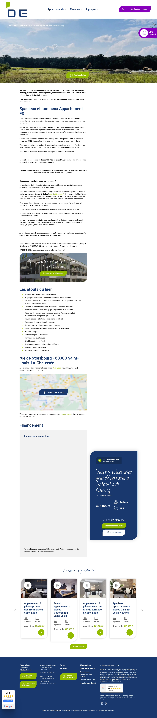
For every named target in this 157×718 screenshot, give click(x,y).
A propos (91, 9)
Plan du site (46, 710)
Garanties (63, 668)
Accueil (9, 25)
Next (141, 610)
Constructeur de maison (86, 675)
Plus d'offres (78, 646)
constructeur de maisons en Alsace (124, 669)
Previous (15, 610)
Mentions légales (56, 710)
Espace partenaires (71, 676)
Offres (15, 25)
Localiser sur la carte (55, 392)
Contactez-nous (140, 9)
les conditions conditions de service (122, 697)
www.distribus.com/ (56, 194)
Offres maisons (85, 665)
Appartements (56, 9)
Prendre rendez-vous (114, 526)
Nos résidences (85, 672)
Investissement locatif (88, 683)
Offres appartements (87, 668)
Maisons (75, 9)
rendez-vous (65, 414)
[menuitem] (57, 9)
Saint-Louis (57, 368)
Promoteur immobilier (88, 680)
